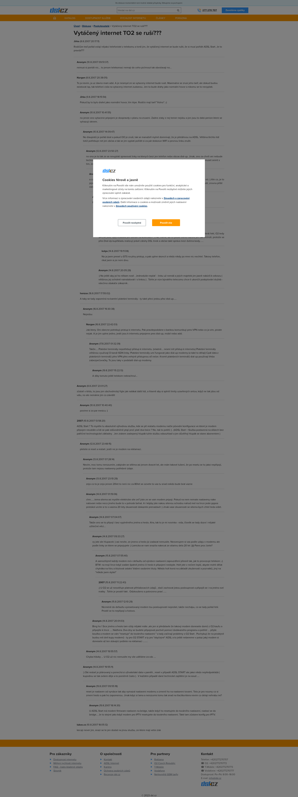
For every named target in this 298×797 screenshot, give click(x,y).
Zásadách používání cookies (131, 206)
